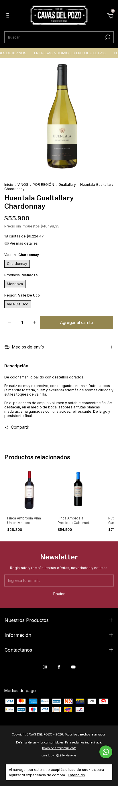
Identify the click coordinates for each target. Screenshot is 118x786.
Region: (22, 295)
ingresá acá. (93, 742)
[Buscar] (107, 37)
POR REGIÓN (43, 184)
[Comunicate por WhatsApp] (105, 751)
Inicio (8, 184)
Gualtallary (67, 184)
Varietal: (21, 255)
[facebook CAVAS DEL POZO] (59, 667)
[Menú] (8, 16)
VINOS (22, 184)
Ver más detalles (23, 243)
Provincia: (21, 275)
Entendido (76, 775)
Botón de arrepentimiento (59, 748)
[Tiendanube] (59, 755)
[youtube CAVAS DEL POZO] (73, 667)
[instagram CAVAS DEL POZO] (44, 667)
